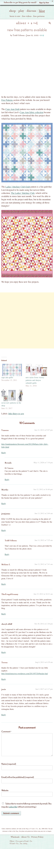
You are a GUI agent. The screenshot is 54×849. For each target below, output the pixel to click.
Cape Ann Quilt (12, 109)
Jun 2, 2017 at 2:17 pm (44, 689)
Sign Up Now (44, 2)
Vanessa (5, 430)
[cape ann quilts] (12, 370)
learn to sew (15, 16)
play (21, 11)
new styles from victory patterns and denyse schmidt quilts (35, 380)
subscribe (13, 806)
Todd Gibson (11, 540)
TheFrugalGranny (9, 594)
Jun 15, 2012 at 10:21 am (43, 594)
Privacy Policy (37, 837)
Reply (3, 452)
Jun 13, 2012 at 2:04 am (44, 513)
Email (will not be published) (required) (17, 777)
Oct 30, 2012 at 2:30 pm (43, 623)
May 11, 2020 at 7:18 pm (43, 462)
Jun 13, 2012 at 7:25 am (44, 540)
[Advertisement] (27, 67)
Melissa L (5, 564)
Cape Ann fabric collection (31, 112)
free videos (26, 16)
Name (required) (8, 764)
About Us (25, 837)
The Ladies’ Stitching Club (22, 193)
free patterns (38, 16)
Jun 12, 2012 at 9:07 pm (43, 430)
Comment (6, 731)
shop (12, 11)
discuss (31, 11)
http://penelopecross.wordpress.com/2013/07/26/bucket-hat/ (24, 673)
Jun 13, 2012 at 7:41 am (44, 564)
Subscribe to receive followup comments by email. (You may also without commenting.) (26, 805)
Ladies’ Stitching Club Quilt (17, 186)
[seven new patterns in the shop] (12, 395)
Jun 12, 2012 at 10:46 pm (43, 489)
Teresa (4, 662)
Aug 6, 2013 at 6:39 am (44, 662)
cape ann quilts (7, 377)
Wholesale (15, 837)
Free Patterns (7, 100)
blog (42, 11)
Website (4, 790)
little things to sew (16, 413)
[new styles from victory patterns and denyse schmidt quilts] (36, 370)
